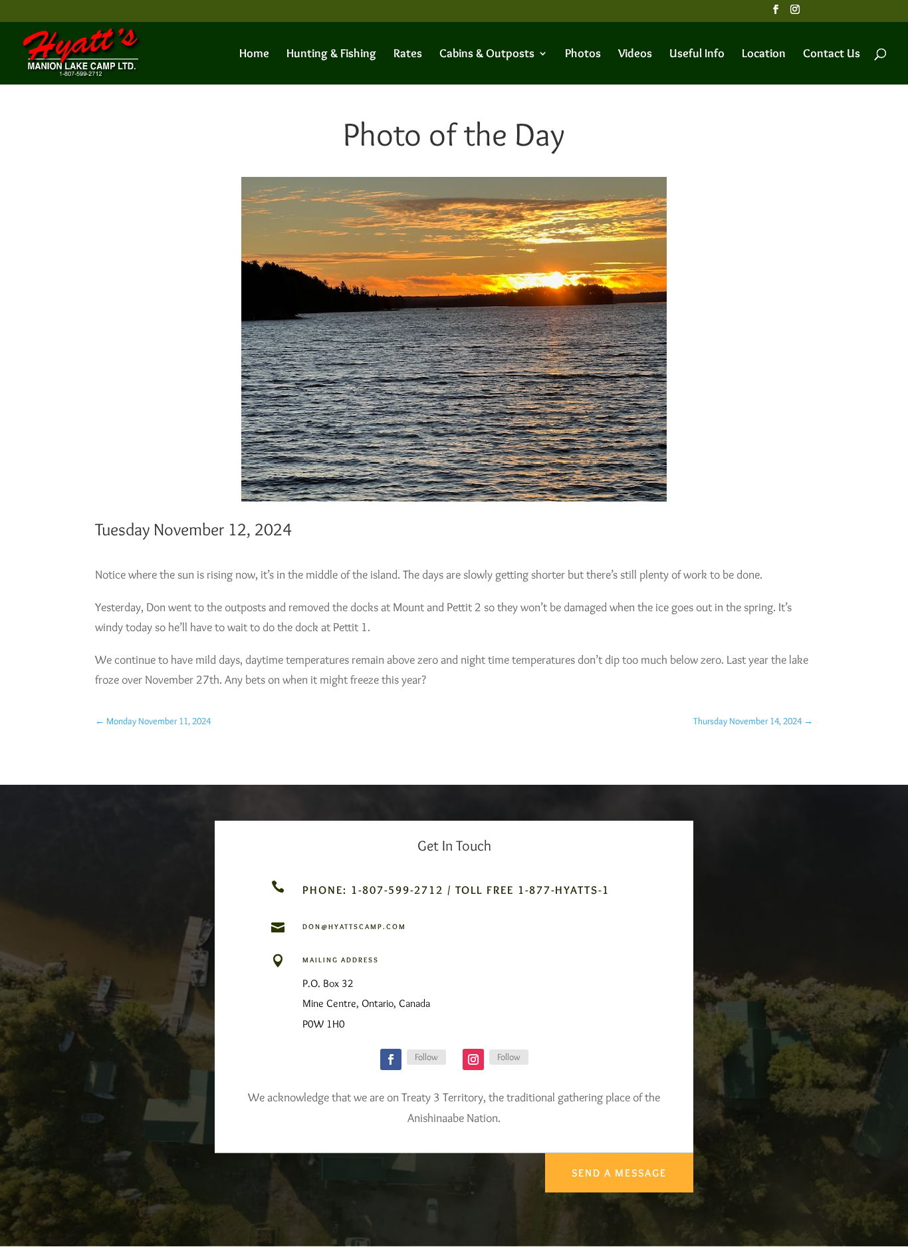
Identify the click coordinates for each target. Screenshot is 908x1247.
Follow (426, 1057)
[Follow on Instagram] (473, 1059)
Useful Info (697, 55)
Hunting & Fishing (331, 55)
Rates (408, 55)
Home (254, 55)
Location (764, 55)
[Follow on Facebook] (390, 1059)
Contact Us (831, 55)
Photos (583, 55)
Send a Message (619, 1173)
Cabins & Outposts (486, 55)
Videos (635, 55)
